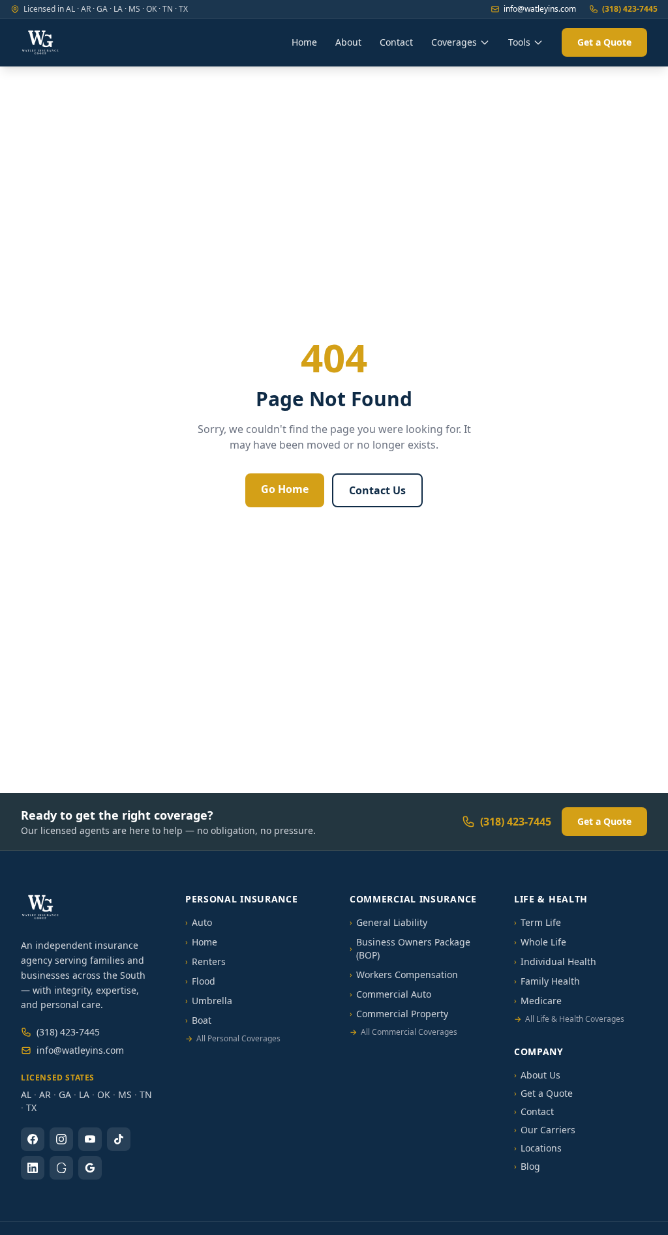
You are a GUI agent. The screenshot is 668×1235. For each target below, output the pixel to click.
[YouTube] (90, 1139)
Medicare (538, 1000)
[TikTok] (118, 1139)
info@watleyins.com (540, 9)
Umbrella (208, 1000)
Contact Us (377, 490)
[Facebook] (32, 1139)
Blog (527, 1166)
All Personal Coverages (233, 1039)
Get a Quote (604, 42)
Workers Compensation (404, 974)
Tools (519, 42)
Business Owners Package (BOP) (410, 948)
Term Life (537, 922)
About (348, 42)
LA (84, 1094)
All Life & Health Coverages (569, 1019)
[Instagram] (61, 1139)
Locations (538, 1148)
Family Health (547, 981)
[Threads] (61, 1168)
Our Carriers (544, 1129)
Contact (396, 42)
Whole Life (540, 942)
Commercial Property (399, 1013)
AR (45, 1094)
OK (103, 1094)
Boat (198, 1020)
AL (26, 1094)
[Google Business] (90, 1168)
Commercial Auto (390, 994)
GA (65, 1094)
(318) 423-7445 (630, 9)
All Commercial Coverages (403, 1032)
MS (125, 1094)
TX (31, 1107)
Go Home (285, 489)
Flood (200, 981)
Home (304, 42)
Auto (198, 922)
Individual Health (555, 961)
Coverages (454, 42)
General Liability (388, 922)
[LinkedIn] (32, 1168)
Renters (205, 961)
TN (146, 1094)
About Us (537, 1075)
